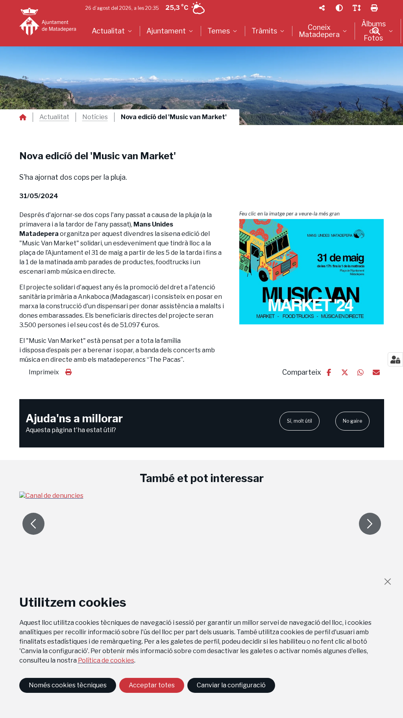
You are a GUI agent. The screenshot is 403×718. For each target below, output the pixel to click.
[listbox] (112, 31)
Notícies (95, 117)
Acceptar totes (152, 685)
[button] (311, 271)
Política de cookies (106, 660)
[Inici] (47, 21)
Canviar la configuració (231, 685)
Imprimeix (44, 372)
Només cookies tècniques (68, 685)
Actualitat (54, 117)
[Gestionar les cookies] (395, 359)
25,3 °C (176, 7)
